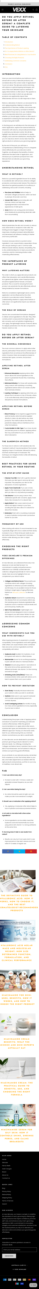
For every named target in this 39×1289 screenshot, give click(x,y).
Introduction (9, 42)
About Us (5, 1175)
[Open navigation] (2, 9)
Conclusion (8, 64)
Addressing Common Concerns (15, 61)
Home (4, 1159)
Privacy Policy (6, 1191)
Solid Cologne (7, 1169)
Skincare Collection (19, 592)
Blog (3, 1188)
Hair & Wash (6, 1166)
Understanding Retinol (12, 45)
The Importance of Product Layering (17, 48)
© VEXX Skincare (19, 1269)
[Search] (33, 9)
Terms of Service (7, 1201)
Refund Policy (6, 1194)
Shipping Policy (7, 1198)
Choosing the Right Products (14, 57)
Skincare (5, 1162)
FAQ (6, 67)
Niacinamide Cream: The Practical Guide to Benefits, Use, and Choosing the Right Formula (17, 1089)
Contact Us (6, 1178)
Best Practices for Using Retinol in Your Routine (20, 54)
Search (4, 1204)
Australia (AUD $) (19, 1265)
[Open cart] (36, 10)
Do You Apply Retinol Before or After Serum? (19, 51)
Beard (4, 1172)
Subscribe (9, 1256)
